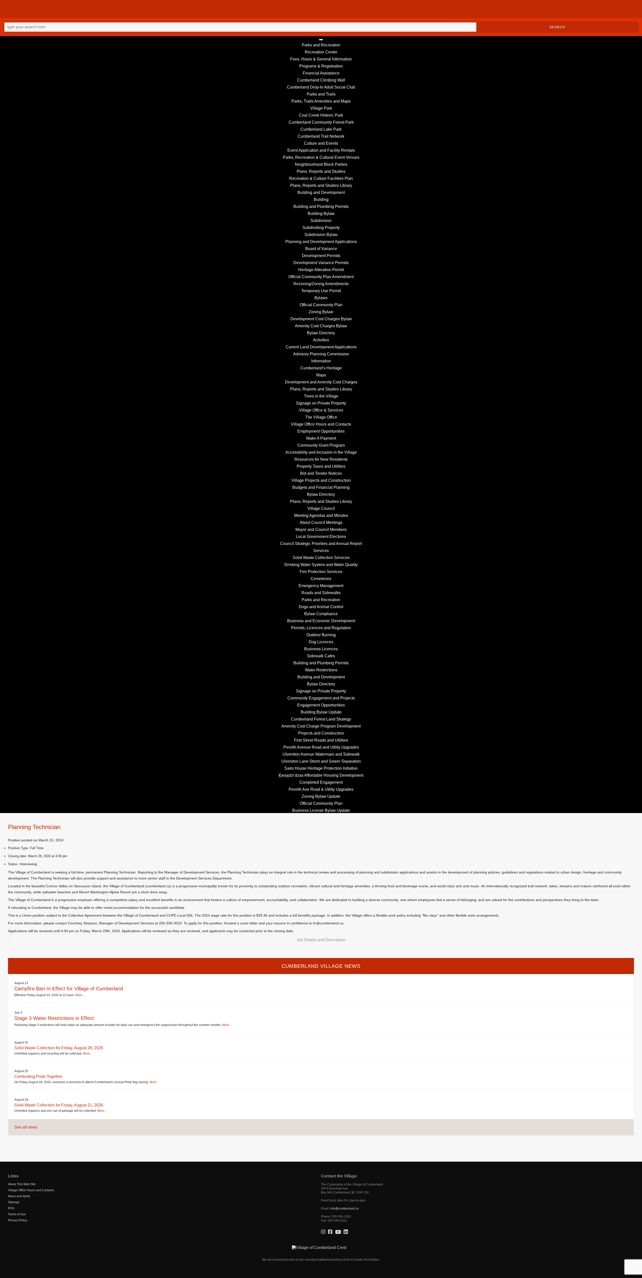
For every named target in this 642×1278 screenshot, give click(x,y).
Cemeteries (321, 579)
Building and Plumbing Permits (321, 206)
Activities (321, 340)
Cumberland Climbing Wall (321, 80)
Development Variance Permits (321, 263)
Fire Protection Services (321, 572)
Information (321, 361)
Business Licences (321, 649)
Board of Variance (321, 249)
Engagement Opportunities (321, 705)
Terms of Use (17, 1214)
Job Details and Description (321, 940)
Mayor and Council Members (321, 529)
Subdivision (321, 220)
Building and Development (321, 192)
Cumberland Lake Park (321, 129)
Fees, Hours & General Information (321, 59)
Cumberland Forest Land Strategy (321, 719)
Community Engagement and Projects (321, 698)
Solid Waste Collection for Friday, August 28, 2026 (58, 1048)
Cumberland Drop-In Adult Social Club (321, 87)
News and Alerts (19, 1196)
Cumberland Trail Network (321, 136)
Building (321, 199)
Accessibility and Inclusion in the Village (321, 452)
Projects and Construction (321, 733)
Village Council (321, 508)
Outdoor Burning (321, 635)
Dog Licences (321, 642)
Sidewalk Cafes (321, 656)
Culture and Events (321, 143)
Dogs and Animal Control (321, 607)
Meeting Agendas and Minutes (321, 515)
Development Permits (321, 256)
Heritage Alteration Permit (321, 270)
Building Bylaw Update (321, 712)
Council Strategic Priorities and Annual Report (321, 543)
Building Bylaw (321, 213)
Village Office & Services (321, 410)
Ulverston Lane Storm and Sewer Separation (321, 761)
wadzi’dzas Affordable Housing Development (321, 775)
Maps (321, 375)
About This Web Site (22, 1184)
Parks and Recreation (321, 45)
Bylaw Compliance (321, 614)
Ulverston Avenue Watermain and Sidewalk (321, 754)
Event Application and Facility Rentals (321, 150)
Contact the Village (339, 1176)
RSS (11, 1208)
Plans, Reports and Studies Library (321, 185)
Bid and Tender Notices (321, 473)
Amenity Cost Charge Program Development (321, 726)
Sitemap (13, 1202)
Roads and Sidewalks (321, 593)
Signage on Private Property (321, 403)
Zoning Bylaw (321, 312)
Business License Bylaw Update (321, 810)
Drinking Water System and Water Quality (321, 565)
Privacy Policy (17, 1220)
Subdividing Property (321, 227)
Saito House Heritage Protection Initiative (321, 768)
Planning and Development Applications (321, 241)
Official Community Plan (321, 305)
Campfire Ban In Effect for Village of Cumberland (68, 988)
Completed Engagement (321, 782)
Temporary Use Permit (321, 291)
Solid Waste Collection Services (321, 557)
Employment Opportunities (321, 431)
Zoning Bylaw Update (321, 796)
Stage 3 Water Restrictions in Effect (54, 1018)
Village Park (321, 108)
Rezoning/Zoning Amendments (321, 284)
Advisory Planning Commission (321, 354)
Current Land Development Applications (321, 347)
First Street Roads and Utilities (321, 740)
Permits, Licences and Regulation (321, 628)
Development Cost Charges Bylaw (321, 319)
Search (557, 27)
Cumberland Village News (321, 966)
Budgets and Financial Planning (321, 487)
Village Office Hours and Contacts (321, 424)
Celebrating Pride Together (38, 1076)
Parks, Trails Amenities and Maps (321, 101)
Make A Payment (321, 438)
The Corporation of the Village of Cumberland (352, 1184)
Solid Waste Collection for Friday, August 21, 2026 (58, 1105)
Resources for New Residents (321, 459)
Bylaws (321, 298)
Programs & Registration (321, 66)
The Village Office (321, 417)
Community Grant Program (321, 445)
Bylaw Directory (321, 333)
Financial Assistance (321, 73)
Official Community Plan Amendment (321, 277)
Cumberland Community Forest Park (321, 122)
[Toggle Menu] (321, 39)
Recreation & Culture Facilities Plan (321, 178)
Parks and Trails (321, 94)
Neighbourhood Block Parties (321, 164)
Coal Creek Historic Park (321, 115)
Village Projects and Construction (321, 480)
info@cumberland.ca (344, 1208)
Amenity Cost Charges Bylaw (321, 326)
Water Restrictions (321, 670)
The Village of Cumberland (321, 9)
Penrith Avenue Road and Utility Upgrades (321, 747)
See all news (25, 1127)
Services (321, 550)
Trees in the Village (321, 396)
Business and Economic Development (321, 621)
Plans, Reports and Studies (321, 171)
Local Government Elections (321, 536)
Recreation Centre (321, 52)
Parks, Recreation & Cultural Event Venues (321, 157)
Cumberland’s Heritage (321, 368)
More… (80, 995)
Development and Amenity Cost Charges (321, 382)
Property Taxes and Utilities (321, 466)
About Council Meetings (321, 522)
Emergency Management (321, 586)
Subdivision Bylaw (321, 234)
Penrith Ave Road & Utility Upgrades (321, 789)
